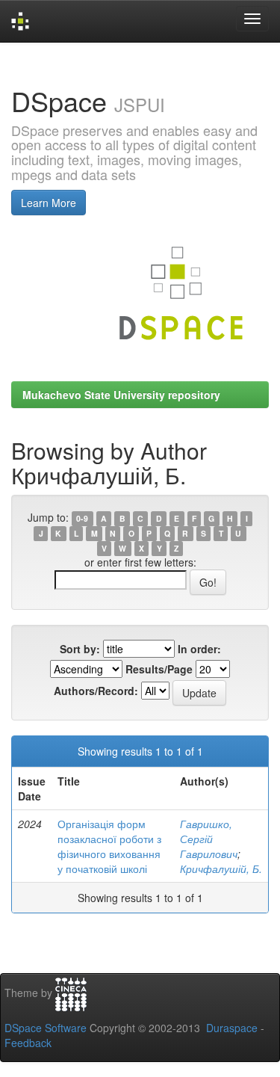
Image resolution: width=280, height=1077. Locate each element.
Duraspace (232, 1027)
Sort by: (80, 648)
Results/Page (159, 668)
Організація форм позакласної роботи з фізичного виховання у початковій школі (109, 846)
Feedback (28, 1042)
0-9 (82, 518)
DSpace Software (45, 1027)
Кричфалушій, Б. (221, 868)
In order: (199, 648)
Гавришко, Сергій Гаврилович (208, 838)
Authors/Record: (96, 690)
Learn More (48, 202)
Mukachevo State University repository (121, 394)
